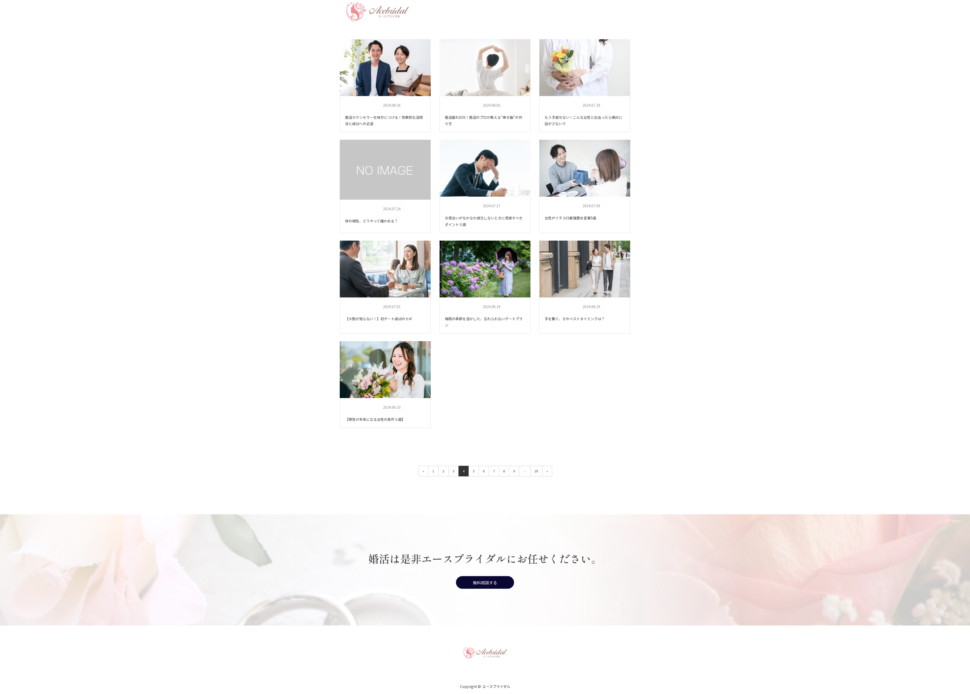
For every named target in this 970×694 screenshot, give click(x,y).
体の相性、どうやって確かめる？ (371, 220)
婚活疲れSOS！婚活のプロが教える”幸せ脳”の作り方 (483, 120)
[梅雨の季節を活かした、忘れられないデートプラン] (485, 269)
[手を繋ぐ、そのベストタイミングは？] (584, 269)
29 (536, 471)
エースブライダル (362, 105)
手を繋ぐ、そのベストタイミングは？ (575, 318)
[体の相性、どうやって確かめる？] (385, 170)
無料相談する (485, 583)
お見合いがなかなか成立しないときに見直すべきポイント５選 (483, 221)
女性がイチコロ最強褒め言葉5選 (570, 217)
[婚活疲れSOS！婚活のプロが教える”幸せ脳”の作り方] (485, 67)
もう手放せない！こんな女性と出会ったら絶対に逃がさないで (583, 120)
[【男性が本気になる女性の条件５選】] (385, 369)
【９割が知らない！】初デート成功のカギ (378, 318)
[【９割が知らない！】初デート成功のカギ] (385, 269)
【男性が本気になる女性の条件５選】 (375, 419)
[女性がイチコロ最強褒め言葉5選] (584, 168)
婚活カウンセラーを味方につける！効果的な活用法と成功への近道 (384, 120)
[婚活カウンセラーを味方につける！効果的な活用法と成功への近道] (385, 67)
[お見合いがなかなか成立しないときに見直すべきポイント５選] (485, 168)
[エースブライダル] (485, 652)
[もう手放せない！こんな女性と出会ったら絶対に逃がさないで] (584, 67)
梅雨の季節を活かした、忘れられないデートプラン (484, 322)
